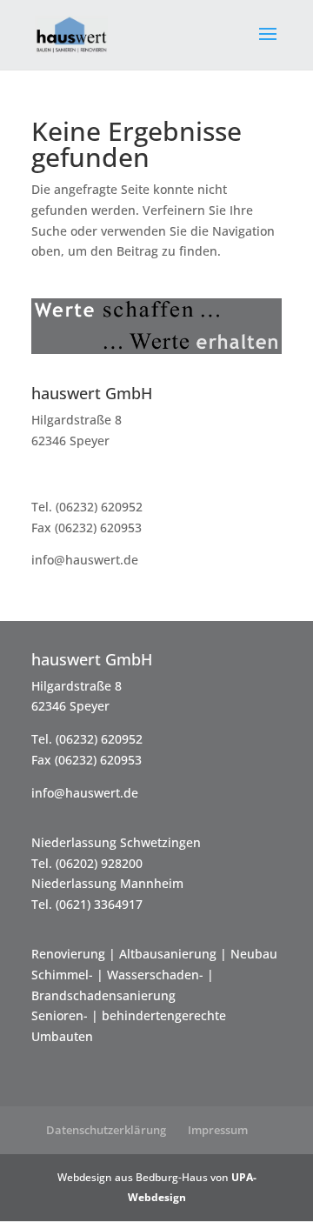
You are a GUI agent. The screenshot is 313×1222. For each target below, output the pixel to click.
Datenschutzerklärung (106, 1130)
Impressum (218, 1130)
